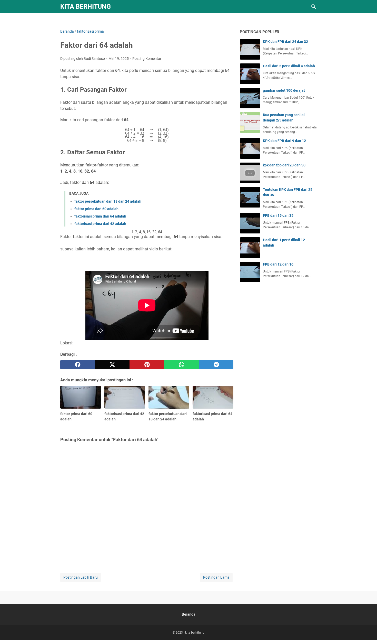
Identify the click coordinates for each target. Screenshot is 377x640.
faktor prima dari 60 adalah (96, 209)
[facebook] (77, 364)
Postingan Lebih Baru (80, 577)
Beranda (188, 614)
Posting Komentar (146, 59)
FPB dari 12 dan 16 (278, 264)
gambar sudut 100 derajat (284, 90)
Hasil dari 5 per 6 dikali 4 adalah (289, 66)
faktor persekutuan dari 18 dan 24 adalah (107, 201)
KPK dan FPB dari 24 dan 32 (285, 42)
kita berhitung (85, 6)
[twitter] (112, 364)
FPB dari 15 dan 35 (278, 215)
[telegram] (216, 364)
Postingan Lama (216, 577)
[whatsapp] (181, 364)
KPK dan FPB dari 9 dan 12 (284, 141)
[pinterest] (147, 364)
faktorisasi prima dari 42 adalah (100, 224)
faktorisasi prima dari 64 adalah (100, 216)
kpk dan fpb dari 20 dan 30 (284, 165)
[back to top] (367, 628)
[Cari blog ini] (314, 7)
